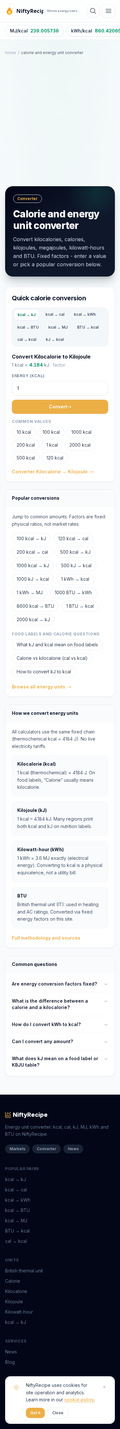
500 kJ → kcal (76, 565)
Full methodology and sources (46, 938)
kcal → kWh (85, 314)
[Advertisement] (60, 120)
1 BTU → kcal (80, 606)
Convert (58, 406)
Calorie (12, 1281)
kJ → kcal (55, 339)
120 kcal (54, 457)
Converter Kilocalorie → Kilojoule (50, 471)
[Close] (104, 1387)
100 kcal (51, 432)
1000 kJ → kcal (33, 579)
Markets (17, 1148)
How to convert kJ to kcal (44, 671)
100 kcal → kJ (31, 538)
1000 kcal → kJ (33, 565)
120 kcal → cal (73, 538)
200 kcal (26, 445)
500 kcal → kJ (75, 552)
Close (57, 1412)
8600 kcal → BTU (35, 606)
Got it (35, 1412)
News (73, 1148)
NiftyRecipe (30, 1114)
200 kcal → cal (32, 552)
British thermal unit (24, 1270)
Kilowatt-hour (19, 1312)
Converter (46, 1148)
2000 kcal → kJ (33, 619)
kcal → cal (54, 314)
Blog (10, 1362)
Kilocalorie (16, 1291)
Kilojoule (14, 1301)
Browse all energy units (38, 686)
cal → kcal (26, 339)
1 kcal (52, 445)
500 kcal (26, 457)
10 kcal (24, 432)
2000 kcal (80, 445)
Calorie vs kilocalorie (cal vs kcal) (52, 658)
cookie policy (79, 1399)
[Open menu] (108, 11)
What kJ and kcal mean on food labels (57, 644)
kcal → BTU (28, 327)
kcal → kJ (27, 314)
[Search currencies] (93, 11)
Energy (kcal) (28, 375)
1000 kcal (81, 432)
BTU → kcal (88, 327)
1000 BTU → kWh (73, 592)
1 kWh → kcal (75, 579)
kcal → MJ (58, 327)
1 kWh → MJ (30, 592)
